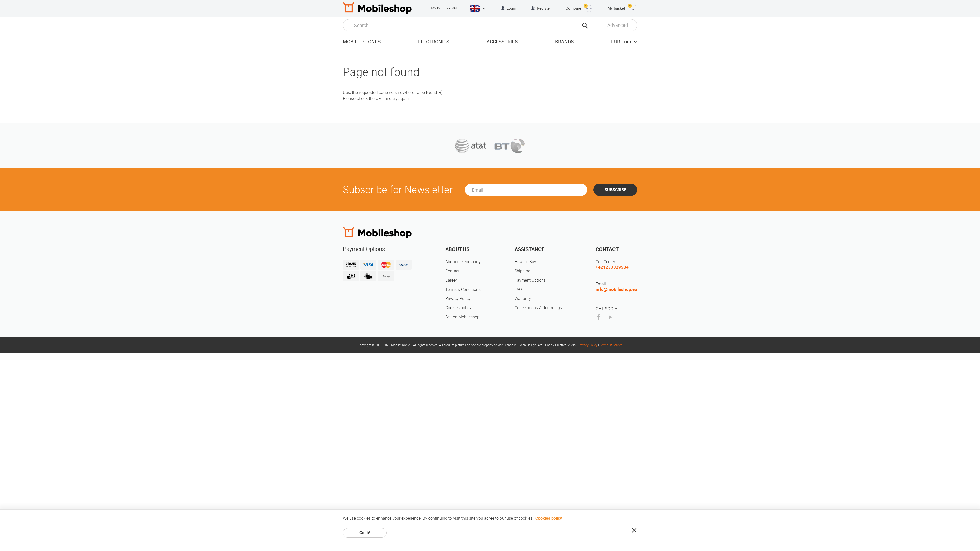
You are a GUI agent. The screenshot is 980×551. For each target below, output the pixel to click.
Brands (564, 42)
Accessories (502, 42)
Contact (452, 271)
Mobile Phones (362, 42)
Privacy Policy (458, 298)
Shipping (522, 271)
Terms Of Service (611, 345)
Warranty (522, 298)
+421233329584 (443, 8)
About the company (463, 261)
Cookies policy (458, 307)
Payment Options (530, 280)
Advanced (617, 25)
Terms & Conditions (463, 289)
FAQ (518, 289)
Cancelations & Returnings (538, 307)
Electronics (433, 42)
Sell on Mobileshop (462, 317)
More (386, 276)
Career (451, 280)
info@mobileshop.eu (616, 289)
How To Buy (525, 261)
